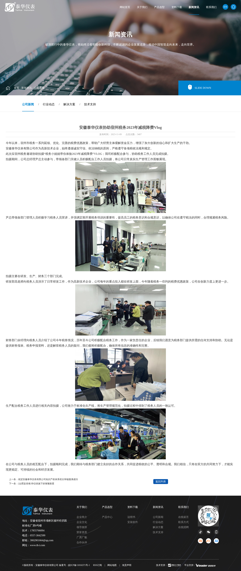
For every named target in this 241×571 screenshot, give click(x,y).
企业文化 (82, 522)
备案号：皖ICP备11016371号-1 (74, 565)
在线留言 (183, 517)
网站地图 (112, 565)
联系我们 (211, 7)
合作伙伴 (82, 542)
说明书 (131, 517)
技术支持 (158, 532)
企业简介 (82, 517)
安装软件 (132, 522)
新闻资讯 (194, 7)
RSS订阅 (97, 565)
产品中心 (107, 517)
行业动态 (158, 522)
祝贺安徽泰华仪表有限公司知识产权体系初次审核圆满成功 (48, 479)
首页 (16, 87)
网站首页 (125, 7)
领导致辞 (82, 527)
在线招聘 (183, 527)
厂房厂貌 (82, 537)
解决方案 (158, 527)
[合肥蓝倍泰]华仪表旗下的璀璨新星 (36, 483)
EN (225, 6)
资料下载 (176, 7)
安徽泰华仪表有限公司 (47, 565)
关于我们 (142, 7)
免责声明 (126, 565)
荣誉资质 (82, 532)
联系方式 (183, 522)
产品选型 (159, 7)
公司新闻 (158, 517)
